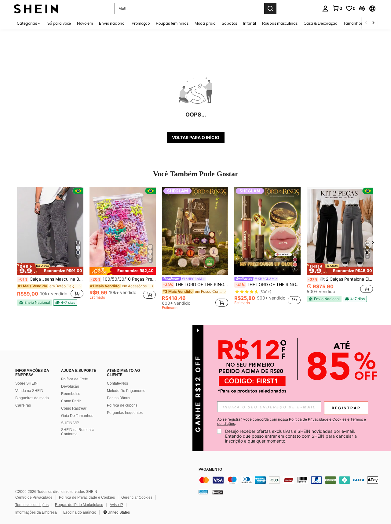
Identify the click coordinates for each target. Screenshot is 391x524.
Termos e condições (32, 505)
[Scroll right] (373, 23)
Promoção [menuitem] (141, 23)
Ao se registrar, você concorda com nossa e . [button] (291, 421)
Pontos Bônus (118, 398)
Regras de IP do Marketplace (79, 505)
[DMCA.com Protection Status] (217, 492)
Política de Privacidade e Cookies (87, 497)
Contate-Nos (117, 383)
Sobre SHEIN (26, 383)
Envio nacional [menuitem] (112, 23)
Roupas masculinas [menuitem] (280, 23)
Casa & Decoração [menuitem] (320, 23)
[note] (50, 269)
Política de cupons (122, 405)
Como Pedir (71, 401)
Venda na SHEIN (29, 391)
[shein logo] (36, 8)
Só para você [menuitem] (59, 23)
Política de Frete (74, 379)
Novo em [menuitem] (85, 23)
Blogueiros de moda (32, 398)
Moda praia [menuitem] (205, 23)
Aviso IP (116, 505)
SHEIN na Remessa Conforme (77, 432)
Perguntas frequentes (125, 413)
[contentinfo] (290, 480)
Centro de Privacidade (34, 497)
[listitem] (50, 246)
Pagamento (210, 470)
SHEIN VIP (70, 423)
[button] (362, 8)
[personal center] (325, 8)
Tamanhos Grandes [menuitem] (361, 23)
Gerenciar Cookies (136, 497)
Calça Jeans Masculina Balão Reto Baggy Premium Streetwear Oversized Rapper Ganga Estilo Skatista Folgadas (50, 279)
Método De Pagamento (126, 391)
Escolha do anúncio (79, 512)
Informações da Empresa (36, 512)
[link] (337, 8)
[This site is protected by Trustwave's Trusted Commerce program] (203, 492)
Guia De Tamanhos (77, 416)
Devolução (70, 386)
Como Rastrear (73, 408)
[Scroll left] (366, 23)
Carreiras (23, 405)
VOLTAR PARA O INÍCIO (195, 137)
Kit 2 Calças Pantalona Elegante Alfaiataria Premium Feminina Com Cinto (340, 279)
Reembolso (70, 394)
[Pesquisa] (270, 8)
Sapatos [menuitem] (229, 23)
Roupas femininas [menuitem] (172, 23)
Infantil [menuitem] (249, 23)
